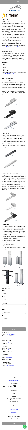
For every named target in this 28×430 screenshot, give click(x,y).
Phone (13, 382)
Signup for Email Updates (14, 416)
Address (14, 385)
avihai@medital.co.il (10, 365)
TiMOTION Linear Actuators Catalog (13, 74)
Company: (4, 303)
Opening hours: (14, 399)
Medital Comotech (14, 409)
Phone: (4, 309)
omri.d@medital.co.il (10, 342)
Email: (3, 297)
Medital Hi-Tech (14, 408)
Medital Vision (14, 412)
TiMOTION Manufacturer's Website (13, 46)
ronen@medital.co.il (10, 349)
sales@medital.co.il (14, 380)
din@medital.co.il (9, 357)
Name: (3, 290)
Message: (4, 315)
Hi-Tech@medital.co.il (10, 334)
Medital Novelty (14, 411)
